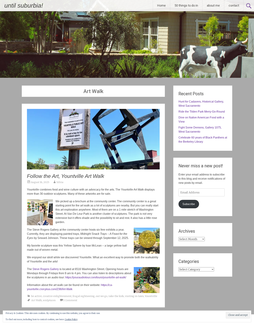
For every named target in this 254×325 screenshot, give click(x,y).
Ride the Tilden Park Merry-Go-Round (201, 111)
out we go (101, 296)
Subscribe (188, 204)
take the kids (116, 296)
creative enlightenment (57, 296)
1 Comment (70, 300)
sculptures (49, 300)
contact (234, 5)
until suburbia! (23, 5)
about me (213, 5)
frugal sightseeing (84, 296)
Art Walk (36, 300)
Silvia (60, 182)
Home (161, 5)
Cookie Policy (71, 319)
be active (36, 296)
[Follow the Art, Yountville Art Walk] (93, 168)
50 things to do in (186, 5)
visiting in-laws (134, 296)
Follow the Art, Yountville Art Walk (65, 176)
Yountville (151, 296)
